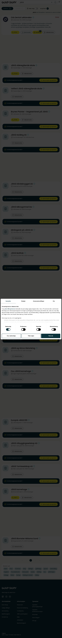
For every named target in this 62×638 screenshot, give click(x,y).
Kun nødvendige (11, 335)
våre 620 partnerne (10, 309)
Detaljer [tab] (23, 301)
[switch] (23, 329)
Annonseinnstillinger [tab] (38, 301)
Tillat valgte (31, 335)
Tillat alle (50, 335)
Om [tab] (54, 301)
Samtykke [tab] (8, 301)
